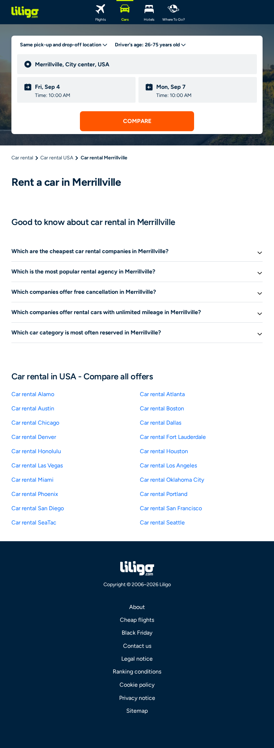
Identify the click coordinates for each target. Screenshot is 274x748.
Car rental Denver (33, 437)
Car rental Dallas (160, 422)
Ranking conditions (137, 671)
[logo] (25, 12)
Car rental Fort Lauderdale (173, 437)
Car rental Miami (32, 479)
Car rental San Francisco (171, 508)
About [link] (137, 607)
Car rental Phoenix (34, 494)
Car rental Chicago (35, 422)
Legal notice (137, 658)
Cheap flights (137, 619)
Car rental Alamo (32, 394)
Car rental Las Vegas (37, 465)
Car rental (22, 158)
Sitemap (137, 710)
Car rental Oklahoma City (172, 479)
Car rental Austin (32, 408)
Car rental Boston (162, 408)
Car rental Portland (163, 494)
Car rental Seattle (162, 522)
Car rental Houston (164, 451)
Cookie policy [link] (137, 684)
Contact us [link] (137, 645)
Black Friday (137, 632)
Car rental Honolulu (36, 451)
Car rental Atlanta (162, 394)
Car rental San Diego (37, 508)
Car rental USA (56, 158)
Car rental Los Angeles (168, 465)
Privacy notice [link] (137, 698)
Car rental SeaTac (33, 522)
